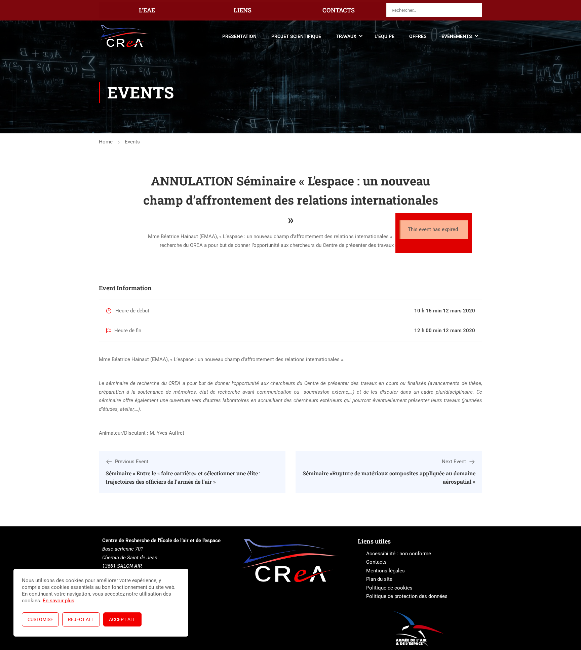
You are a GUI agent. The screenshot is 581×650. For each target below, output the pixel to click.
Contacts (376, 562)
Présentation (239, 36)
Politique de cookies (389, 588)
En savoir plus (58, 601)
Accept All (122, 619)
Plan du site (379, 579)
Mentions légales (385, 571)
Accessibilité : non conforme (398, 554)
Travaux (346, 36)
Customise (40, 619)
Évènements (456, 36)
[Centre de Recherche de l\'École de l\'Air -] (124, 36)
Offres (418, 36)
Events (132, 142)
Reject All (81, 619)
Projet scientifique (296, 36)
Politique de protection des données (407, 596)
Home (106, 142)
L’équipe (384, 36)
